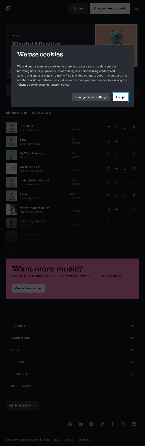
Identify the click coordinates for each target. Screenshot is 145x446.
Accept (120, 97)
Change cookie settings (91, 97)
